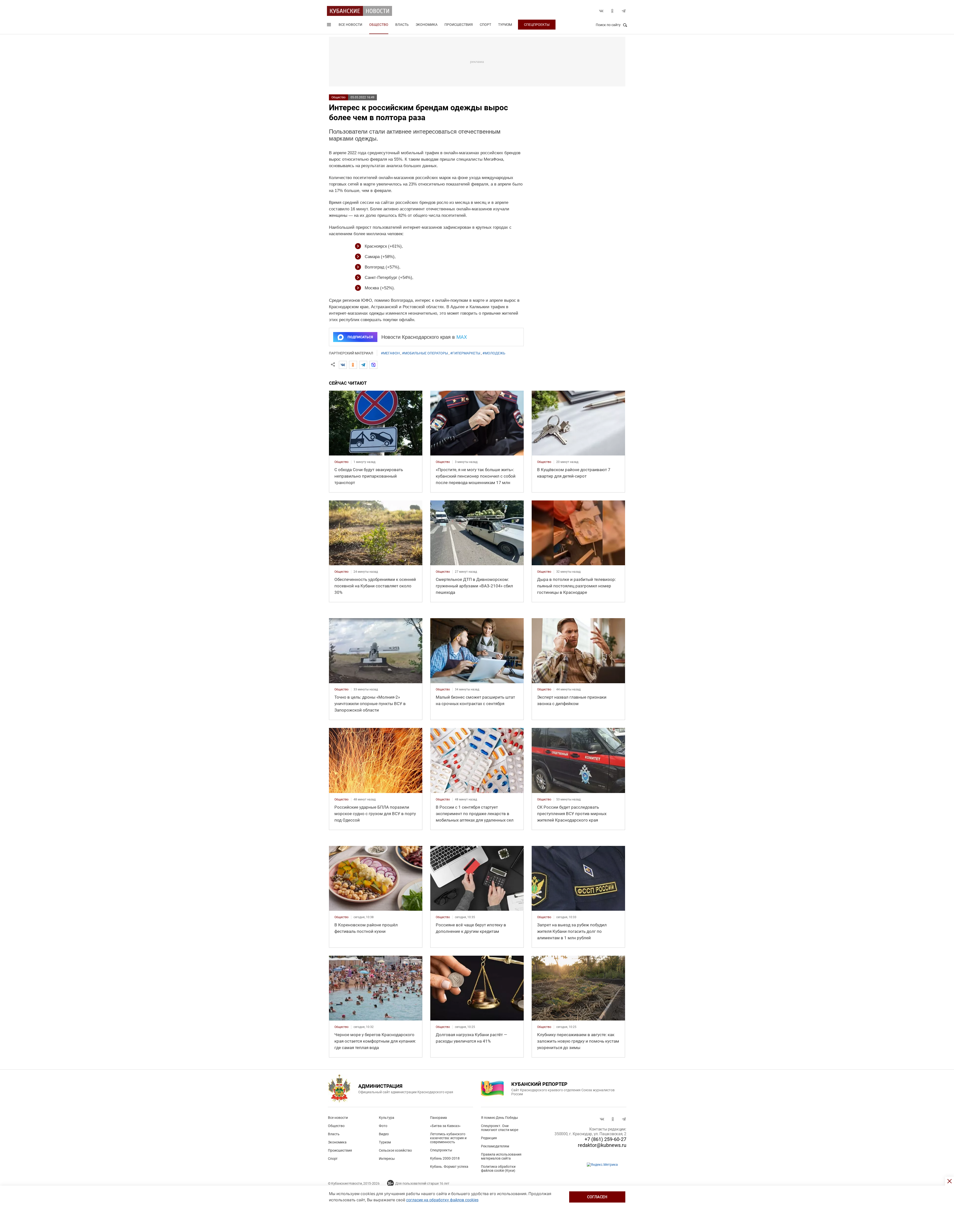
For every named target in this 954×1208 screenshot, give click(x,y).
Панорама (438, 1118)
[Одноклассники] (353, 365)
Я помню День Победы (499, 1118)
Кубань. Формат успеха (449, 1167)
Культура (386, 1118)
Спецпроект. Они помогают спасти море (499, 1128)
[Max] (373, 365)
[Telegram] (363, 365)
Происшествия (458, 25)
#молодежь (493, 353)
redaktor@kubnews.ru (602, 1145)
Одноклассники (612, 11)
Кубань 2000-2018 (445, 1158)
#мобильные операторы (425, 353)
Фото (383, 1126)
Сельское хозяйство (395, 1150)
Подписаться (360, 337)
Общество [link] (341, 462)
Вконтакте (601, 11)
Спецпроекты (537, 25)
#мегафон (390, 353)
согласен (597, 1197)
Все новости (350, 25)
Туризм (505, 25)
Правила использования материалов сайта (501, 1156)
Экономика (426, 25)
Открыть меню (329, 25)
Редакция (489, 1138)
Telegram (623, 11)
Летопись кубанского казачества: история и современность (448, 1138)
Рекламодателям (495, 1146)
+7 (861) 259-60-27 (605, 1139)
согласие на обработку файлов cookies (442, 1200)
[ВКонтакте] (343, 365)
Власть (402, 25)
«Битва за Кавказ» (445, 1126)
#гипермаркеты (465, 353)
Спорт (485, 25)
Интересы (387, 1159)
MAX (461, 337)
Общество (378, 25)
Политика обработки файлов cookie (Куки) (498, 1168)
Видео (384, 1134)
